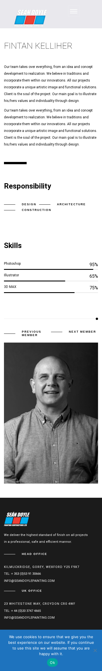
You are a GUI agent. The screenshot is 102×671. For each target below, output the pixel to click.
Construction (36, 209)
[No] (95, 650)
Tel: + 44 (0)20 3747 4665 (22, 611)
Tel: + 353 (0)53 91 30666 (22, 574)
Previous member (31, 333)
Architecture (71, 204)
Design (29, 204)
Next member (82, 331)
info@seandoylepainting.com (29, 581)
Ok (52, 662)
